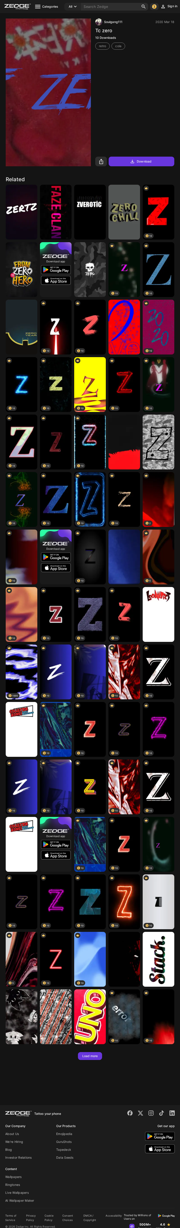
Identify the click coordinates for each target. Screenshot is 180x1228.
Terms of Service (10, 1218)
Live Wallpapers (17, 1192)
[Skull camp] (90, 269)
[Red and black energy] (124, 442)
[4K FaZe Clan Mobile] (56, 212)
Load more (90, 1056)
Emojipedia (64, 1134)
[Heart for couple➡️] (124, 327)
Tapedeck (63, 1149)
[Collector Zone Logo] (21, 729)
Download (144, 161)
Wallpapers (13, 1177)
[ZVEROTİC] (90, 212)
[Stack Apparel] (158, 959)
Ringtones (12, 1185)
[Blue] (124, 557)
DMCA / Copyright (89, 1218)
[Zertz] (21, 212)
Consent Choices (67, 1218)
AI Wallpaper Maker (19, 1200)
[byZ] (158, 442)
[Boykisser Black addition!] (21, 1016)
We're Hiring (14, 1142)
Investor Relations (18, 1157)
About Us (12, 1134)
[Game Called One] (90, 1016)
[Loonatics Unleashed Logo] (158, 614)
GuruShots (64, 1142)
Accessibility (114, 1215)
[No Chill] (124, 212)
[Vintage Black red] (56, 1016)
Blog (8, 1149)
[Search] (144, 7)
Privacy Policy (31, 1218)
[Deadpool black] (124, 959)
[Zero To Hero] (21, 269)
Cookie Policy (49, 1218)
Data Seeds (65, 1157)
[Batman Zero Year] (21, 327)
